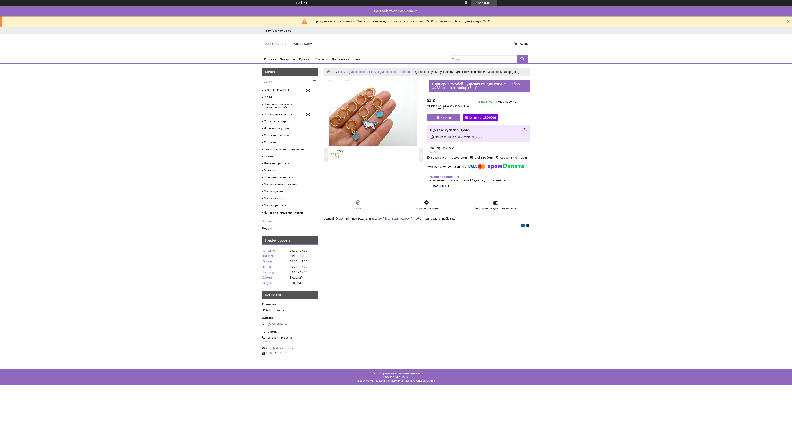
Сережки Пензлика (277, 135)
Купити (445, 117)
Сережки (270, 142)
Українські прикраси (277, 121)
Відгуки (267, 228)
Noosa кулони (273, 191)
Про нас (305, 59)
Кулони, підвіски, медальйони (284, 149)
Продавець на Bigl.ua (396, 377)
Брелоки (269, 170)
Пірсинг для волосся (352, 72)
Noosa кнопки (273, 198)
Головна (270, 59)
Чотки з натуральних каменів (283, 212)
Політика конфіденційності (420, 380)
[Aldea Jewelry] (276, 43)
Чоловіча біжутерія (276, 128)
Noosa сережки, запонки (280, 184)
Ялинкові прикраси (276, 163)
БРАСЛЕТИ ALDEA (276, 90)
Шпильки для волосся (279, 177)
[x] (527, 226)
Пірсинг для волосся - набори (389, 72)
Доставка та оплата (346, 59)
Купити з (475, 117)
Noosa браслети (275, 205)
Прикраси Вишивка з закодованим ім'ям (278, 106)
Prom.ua (415, 373)
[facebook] (523, 226)
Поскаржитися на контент (388, 380)
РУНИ (268, 97)
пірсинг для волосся (397, 218)
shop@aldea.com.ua (279, 348)
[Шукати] (522, 59)
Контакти (321, 59)
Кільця (268, 156)
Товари (285, 59)
